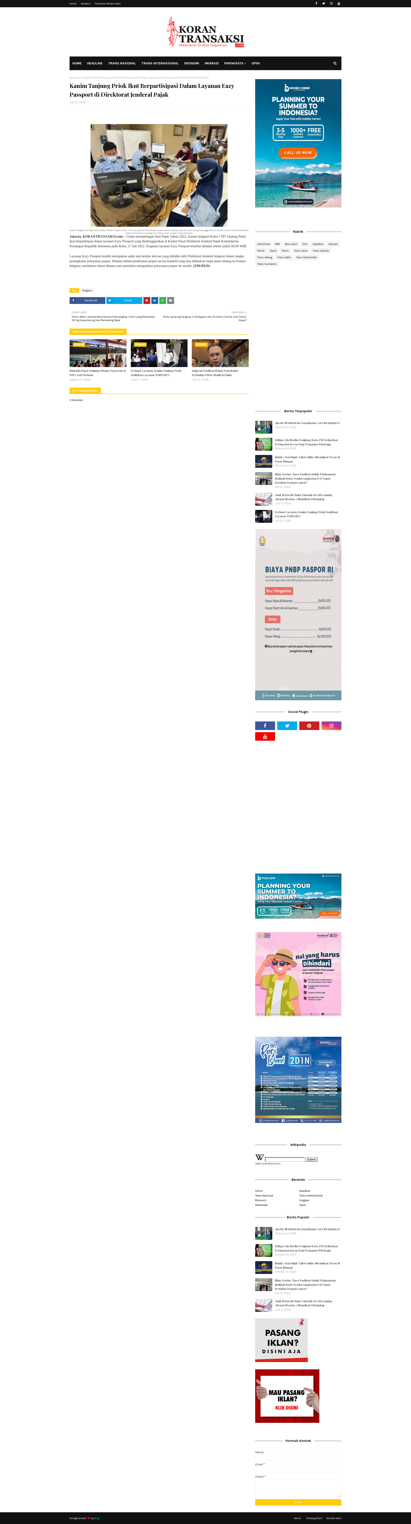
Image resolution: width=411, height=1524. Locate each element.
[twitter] (323, 3)
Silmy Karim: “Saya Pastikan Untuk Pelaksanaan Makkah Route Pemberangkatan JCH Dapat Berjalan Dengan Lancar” (305, 478)
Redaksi (86, 3)
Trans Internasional (311, 1195)
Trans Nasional (264, 1195)
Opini (302, 1205)
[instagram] (331, 3)
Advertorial (263, 244)
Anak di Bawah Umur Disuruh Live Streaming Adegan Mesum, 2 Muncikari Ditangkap (303, 497)
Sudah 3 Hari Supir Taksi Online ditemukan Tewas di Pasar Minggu (307, 459)
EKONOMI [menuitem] (191, 63)
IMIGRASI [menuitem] (212, 63)
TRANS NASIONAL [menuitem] (122, 63)
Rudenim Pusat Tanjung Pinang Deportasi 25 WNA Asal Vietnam (98, 373)
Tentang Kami (314, 1518)
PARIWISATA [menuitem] (233, 63)
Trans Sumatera (266, 263)
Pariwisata (261, 1205)
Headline (318, 244)
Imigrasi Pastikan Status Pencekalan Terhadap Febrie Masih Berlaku (215, 373)
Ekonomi (260, 1200)
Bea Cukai (291, 244)
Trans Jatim (284, 257)
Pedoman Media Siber (108, 3)
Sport (273, 250)
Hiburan (333, 244)
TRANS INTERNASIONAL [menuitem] (160, 63)
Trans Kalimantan (306, 257)
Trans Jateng (264, 257)
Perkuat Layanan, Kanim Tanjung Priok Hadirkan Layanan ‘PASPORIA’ (156, 373)
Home (73, 3)
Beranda (74, 77)
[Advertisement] (298, 304)
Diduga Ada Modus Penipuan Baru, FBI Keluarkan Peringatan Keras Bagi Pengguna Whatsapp (306, 442)
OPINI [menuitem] (256, 63)
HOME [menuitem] (77, 63)
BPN (277, 244)
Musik (261, 250)
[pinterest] (309, 725)
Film (304, 244)
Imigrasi (86, 77)
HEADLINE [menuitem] (95, 63)
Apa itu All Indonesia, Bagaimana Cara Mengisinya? (307, 423)
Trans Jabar (301, 250)
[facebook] (316, 3)
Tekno (285, 250)
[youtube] (338, 3)
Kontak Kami (333, 1518)
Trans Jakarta (321, 250)
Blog (96, 1518)
